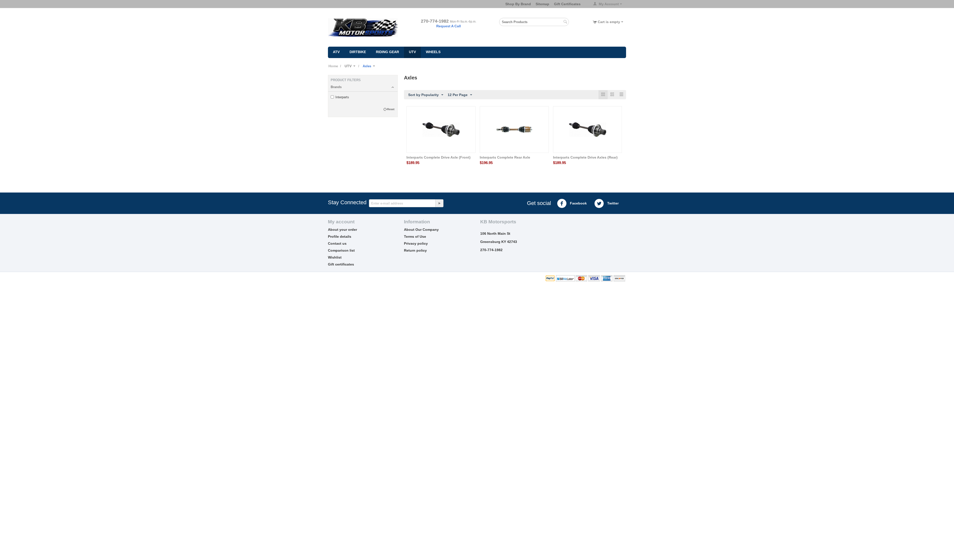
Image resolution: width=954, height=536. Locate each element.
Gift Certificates (567, 4)
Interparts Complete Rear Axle (505, 157)
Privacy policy (416, 243)
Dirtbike (358, 52)
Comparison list (341, 250)
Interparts (342, 97)
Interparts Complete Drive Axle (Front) (438, 157)
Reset (391, 109)
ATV (336, 52)
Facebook (578, 203)
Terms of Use (415, 236)
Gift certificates (341, 264)
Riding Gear (387, 52)
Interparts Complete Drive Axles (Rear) (585, 157)
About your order (342, 230)
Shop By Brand (518, 4)
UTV (412, 52)
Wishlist (335, 257)
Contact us (337, 243)
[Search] (565, 22)
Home (333, 66)
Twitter (612, 203)
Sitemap (542, 4)
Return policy (415, 250)
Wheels (433, 52)
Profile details (339, 236)
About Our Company (421, 230)
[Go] (439, 203)
